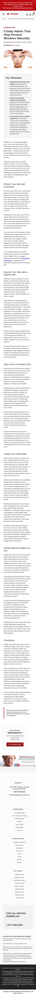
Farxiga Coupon (19, 889)
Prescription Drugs (15, 744)
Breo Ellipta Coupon (19, 880)
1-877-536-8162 (19, 792)
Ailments (19, 821)
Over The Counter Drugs (19, 815)
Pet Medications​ (19, 818)
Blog (19, 854)
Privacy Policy (19, 845)
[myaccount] (30, 14)
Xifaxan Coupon (19, 883)
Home (4, 18)
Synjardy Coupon (19, 877)
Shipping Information (19, 842)
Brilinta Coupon (19, 886)
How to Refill (19, 824)
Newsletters (19, 848)
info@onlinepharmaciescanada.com (22, 8)
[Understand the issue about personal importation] (18, 761)
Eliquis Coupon (19, 874)
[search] (27, 14)
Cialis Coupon (19, 897)
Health (19, 856)
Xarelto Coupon (19, 892)
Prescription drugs (19, 813)
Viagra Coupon (19, 895)
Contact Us (19, 851)
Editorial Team (10, 42)
